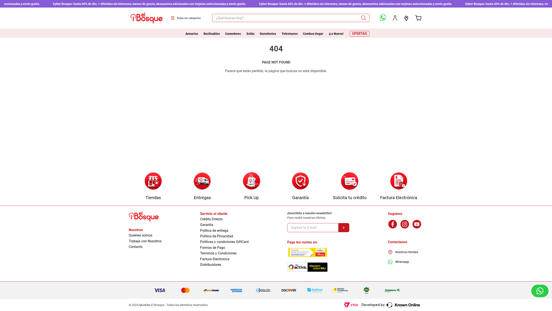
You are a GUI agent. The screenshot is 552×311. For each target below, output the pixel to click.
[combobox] (291, 18)
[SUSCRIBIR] (344, 227)
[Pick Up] (251, 181)
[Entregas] (202, 181)
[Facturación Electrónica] (398, 181)
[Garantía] (300, 181)
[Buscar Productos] (365, 18)
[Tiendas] (153, 181)
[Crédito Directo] (349, 181)
